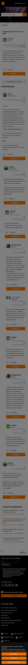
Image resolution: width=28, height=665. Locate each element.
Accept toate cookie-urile (14, 662)
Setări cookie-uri (14, 654)
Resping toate (14, 658)
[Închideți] (26, 644)
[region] (14, 653)
